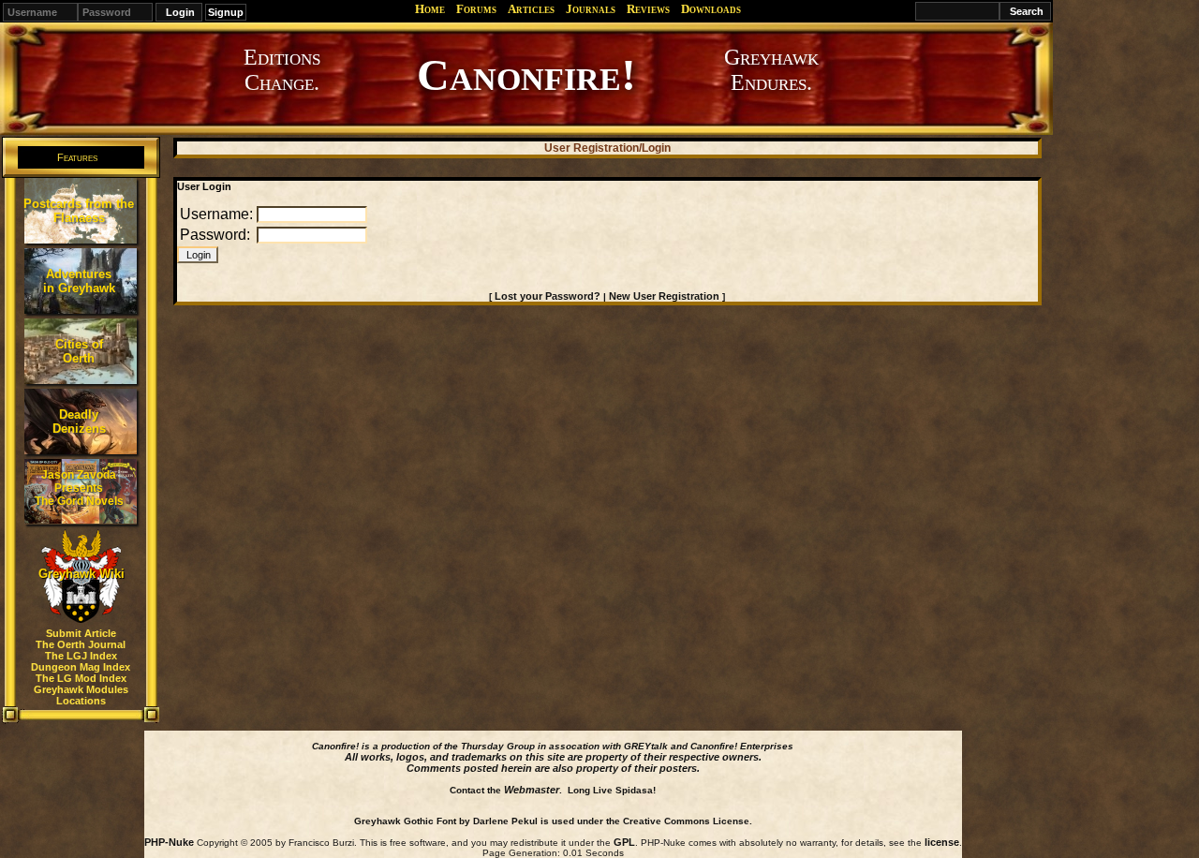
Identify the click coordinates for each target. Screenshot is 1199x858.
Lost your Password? (547, 296)
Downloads (711, 9)
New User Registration (664, 296)
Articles (531, 9)
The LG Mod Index (81, 678)
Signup (226, 12)
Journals (590, 9)
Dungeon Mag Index (80, 667)
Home (430, 9)
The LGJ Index (81, 655)
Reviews (648, 9)
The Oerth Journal (81, 644)
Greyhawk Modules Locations (81, 695)
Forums (476, 9)
